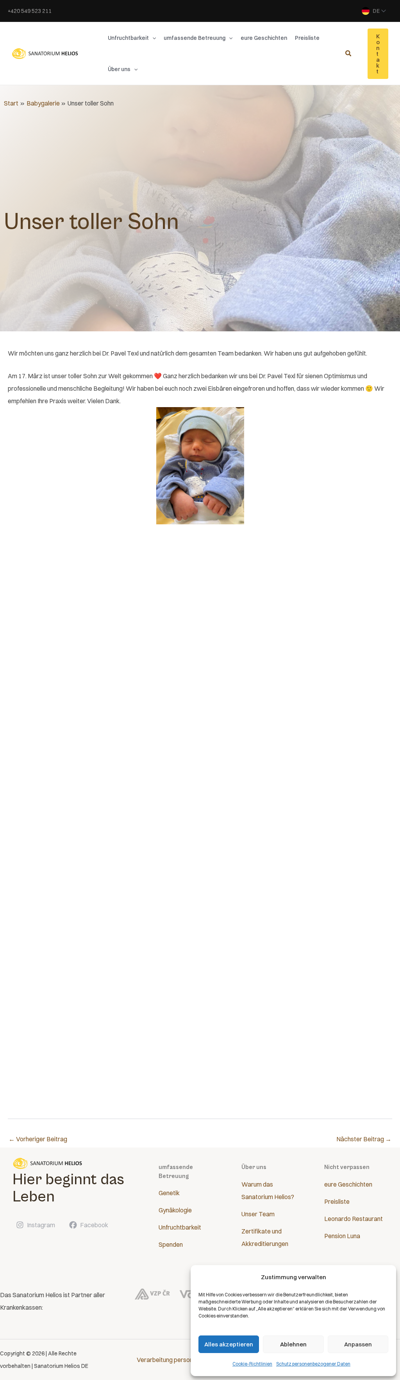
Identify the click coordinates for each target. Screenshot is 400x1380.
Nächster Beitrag (363, 1139)
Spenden (171, 1244)
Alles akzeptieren (228, 1344)
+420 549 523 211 (30, 10)
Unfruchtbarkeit (180, 1227)
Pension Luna (342, 1236)
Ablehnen (293, 1344)
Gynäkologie (175, 1210)
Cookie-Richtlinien (252, 1364)
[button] (152, 38)
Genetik (169, 1193)
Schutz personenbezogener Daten (313, 1364)
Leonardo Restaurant (353, 1219)
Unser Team (258, 1214)
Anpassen (358, 1344)
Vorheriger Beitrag (38, 1139)
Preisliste (337, 1201)
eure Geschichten (348, 1184)
